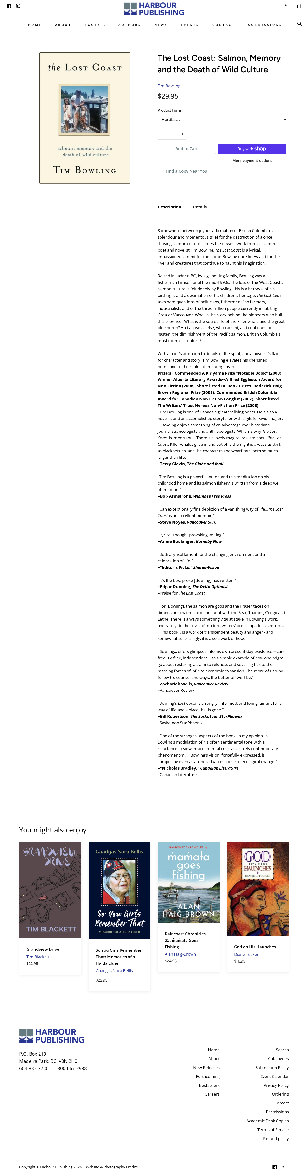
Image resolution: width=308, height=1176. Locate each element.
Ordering (280, 1094)
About (63, 25)
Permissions (277, 1112)
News (161, 25)
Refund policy (276, 1138)
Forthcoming (208, 1076)
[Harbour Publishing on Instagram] (283, 1167)
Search (282, 1049)
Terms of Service (273, 1129)
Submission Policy (272, 1067)
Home (35, 25)
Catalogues (278, 1058)
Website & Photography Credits (112, 1166)
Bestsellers (209, 1085)
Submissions (265, 25)
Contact (223, 25)
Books (93, 25)
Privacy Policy (276, 1085)
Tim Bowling (169, 85)
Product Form (169, 110)
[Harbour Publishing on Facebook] (274, 1167)
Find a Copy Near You (186, 171)
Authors (129, 25)
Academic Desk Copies (267, 1120)
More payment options (252, 160)
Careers (212, 1094)
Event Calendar (275, 1076)
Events (190, 25)
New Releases (206, 1067)
